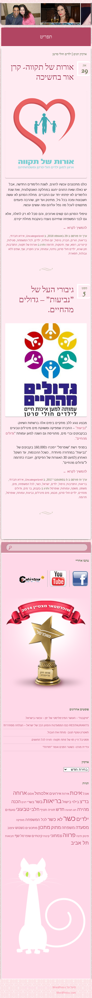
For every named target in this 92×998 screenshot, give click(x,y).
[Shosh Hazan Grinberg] (54, 14)
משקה (74, 488)
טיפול (58, 240)
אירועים (55, 793)
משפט (83, 488)
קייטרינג (82, 244)
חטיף (43, 810)
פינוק (86, 835)
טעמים (10, 810)
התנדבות (12, 244)
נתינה (53, 249)
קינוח (46, 836)
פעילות (11, 240)
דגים (23, 802)
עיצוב (10, 828)
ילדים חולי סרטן (67, 249)
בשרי (30, 802)
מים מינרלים (42, 492)
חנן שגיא (82, 249)
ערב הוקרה (32, 249)
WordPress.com (66, 992)
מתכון (44, 827)
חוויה (51, 810)
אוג (84, 67)
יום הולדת (47, 240)
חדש (60, 809)
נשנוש (20, 828)
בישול (66, 802)
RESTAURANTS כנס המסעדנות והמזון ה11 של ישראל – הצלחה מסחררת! (46, 725)
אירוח (65, 794)
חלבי (34, 809)
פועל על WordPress (64, 987)
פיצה (79, 836)
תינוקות (59, 244)
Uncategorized (34, 235)
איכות (76, 793)
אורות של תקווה (28, 244)
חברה (66, 240)
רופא (73, 244)
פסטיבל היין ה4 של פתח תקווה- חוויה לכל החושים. (60, 739)
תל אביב (80, 843)
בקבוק (36, 488)
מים (15, 484)
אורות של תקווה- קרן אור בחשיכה (42, 73)
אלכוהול (42, 793)
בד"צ (84, 801)
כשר (38, 484)
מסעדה (82, 827)
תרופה (50, 244)
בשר (38, 801)
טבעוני (22, 809)
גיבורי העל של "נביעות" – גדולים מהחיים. (46, 300)
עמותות (65, 488)
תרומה (83, 497)
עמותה (44, 249)
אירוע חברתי (17, 235)
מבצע (54, 492)
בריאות (83, 240)
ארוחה (20, 793)
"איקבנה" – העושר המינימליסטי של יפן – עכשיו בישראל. (57, 717)
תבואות (9, 836)
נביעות (30, 492)
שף (67, 244)
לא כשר (55, 819)
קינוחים (37, 836)
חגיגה (68, 810)
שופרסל (54, 488)
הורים (74, 240)
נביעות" (81, 428)
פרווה (69, 835)
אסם (30, 794)
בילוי (75, 802)
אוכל (86, 794)
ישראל (46, 484)
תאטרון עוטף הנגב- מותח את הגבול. (68, 732)
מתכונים (31, 828)
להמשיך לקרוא (75, 228)
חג (74, 810)
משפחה (68, 827)
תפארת (73, 253)
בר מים (28, 488)
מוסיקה (20, 819)
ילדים (37, 240)
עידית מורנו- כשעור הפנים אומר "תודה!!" (66, 747)
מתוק (56, 827)
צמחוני (56, 835)
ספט (84, 289)
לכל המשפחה (25, 240)
